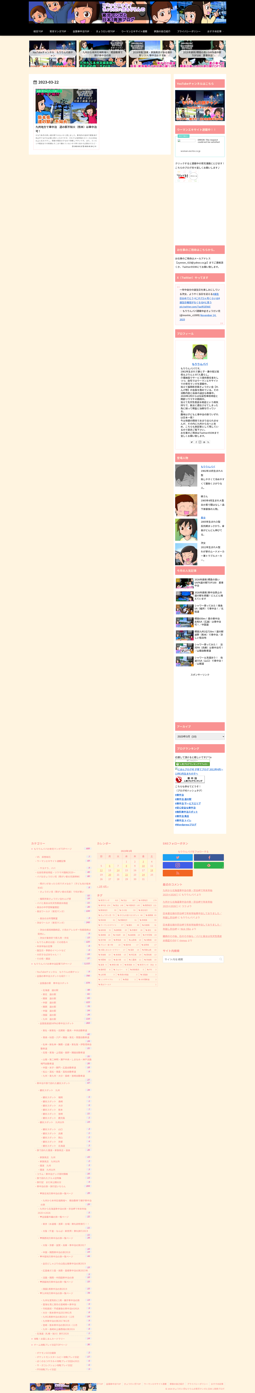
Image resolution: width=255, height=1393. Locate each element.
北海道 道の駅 (66, 990)
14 (118, 870)
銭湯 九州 (65, 1165)
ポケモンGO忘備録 (63, 1352)
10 (143, 866)
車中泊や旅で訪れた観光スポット (63, 1083)
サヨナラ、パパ (65, 868)
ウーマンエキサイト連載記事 (63, 861)
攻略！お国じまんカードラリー (62, 1338)
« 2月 (99, 886)
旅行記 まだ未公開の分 (63, 1182)
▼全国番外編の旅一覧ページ (65, 1216)
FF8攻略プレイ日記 (63, 1369)
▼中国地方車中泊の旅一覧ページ (65, 1256)
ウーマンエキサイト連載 (155, 1383)
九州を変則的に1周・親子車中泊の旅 (66, 1300)
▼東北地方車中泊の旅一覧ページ (65, 1193)
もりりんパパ (200, 364)
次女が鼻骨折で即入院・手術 (65, 937)
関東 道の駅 (66, 998)
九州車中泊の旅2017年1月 (66, 1320)
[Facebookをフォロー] (196, 442)
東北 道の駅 (66, 994)
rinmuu (183, 940)
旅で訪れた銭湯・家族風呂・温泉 (63, 1150)
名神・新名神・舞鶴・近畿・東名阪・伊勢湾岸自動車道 (66, 1046)
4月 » (105, 886)
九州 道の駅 (66, 1019)
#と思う (207, 302)
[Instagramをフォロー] (200, 442)
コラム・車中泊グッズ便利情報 (63, 1173)
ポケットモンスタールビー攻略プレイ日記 (63, 1357)
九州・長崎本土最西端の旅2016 (66, 1329)
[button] (220, 959)
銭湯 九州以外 (65, 1169)
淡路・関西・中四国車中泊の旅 (66, 1277)
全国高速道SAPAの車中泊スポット (65, 1023)
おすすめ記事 (217, 1383)
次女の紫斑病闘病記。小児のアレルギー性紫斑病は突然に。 (64, 931)
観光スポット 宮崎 (66, 1113)
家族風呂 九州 (65, 1157)
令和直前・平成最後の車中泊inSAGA (66, 1308)
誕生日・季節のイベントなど (63, 950)
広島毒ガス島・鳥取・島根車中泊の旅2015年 (66, 1272)
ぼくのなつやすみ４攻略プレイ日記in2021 (63, 1361)
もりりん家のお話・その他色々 (63, 942)
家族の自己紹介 (177, 1383)
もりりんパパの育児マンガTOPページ (62, 848)
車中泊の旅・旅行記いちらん (63, 1186)
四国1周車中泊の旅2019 (66, 1288)
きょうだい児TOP (132, 1383)
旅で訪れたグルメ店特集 (63, 1178)
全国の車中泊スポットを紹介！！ (63, 976)
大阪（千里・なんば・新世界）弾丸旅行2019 (66, 1232)
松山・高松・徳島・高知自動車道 (66, 1071)
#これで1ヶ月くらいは (206, 298)
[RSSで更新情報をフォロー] (208, 442)
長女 (203, 517)
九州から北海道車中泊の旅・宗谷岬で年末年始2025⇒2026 (64, 1210)
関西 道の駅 (66, 1006)
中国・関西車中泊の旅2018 (66, 1252)
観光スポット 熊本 (66, 1109)
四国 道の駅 (66, 1014)
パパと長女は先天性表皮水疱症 (63, 903)
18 (151, 870)
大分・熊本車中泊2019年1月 (66, 1312)
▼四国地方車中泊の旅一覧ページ (65, 1281)
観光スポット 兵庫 (66, 1133)
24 (143, 874)
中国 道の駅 (66, 1010)
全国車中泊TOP (113, 1383)
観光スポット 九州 (65, 1090)
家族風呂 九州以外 (65, 1161)
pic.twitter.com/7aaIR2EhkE (195, 306)
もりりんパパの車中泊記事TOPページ (62, 963)
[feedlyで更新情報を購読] (204, 442)
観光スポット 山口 (66, 1129)
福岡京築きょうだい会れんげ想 (65, 898)
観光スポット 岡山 (66, 1137)
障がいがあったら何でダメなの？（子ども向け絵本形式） (64, 885)
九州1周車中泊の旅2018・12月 (66, 1316)
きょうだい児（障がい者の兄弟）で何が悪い (65, 893)
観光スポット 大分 (66, 1105)
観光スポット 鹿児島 (66, 1117)
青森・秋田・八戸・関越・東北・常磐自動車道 (66, 1039)
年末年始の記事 (63, 946)
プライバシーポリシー (197, 1383)
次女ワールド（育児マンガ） (63, 922)
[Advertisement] (200, 697)
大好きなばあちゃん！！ (63, 954)
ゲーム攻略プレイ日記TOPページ (62, 1344)
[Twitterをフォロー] (191, 442)
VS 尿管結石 (63, 856)
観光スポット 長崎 (66, 1101)
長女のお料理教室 (65, 918)
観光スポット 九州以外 (65, 1122)
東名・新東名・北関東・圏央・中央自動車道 (66, 1032)
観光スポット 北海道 (66, 1145)
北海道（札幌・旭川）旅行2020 (63, 1333)
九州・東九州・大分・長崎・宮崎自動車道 (66, 1077)
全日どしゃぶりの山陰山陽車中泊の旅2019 (66, 1265)
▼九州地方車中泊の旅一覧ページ (65, 1293)
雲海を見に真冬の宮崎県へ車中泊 (66, 1304)
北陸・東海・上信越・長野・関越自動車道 (66, 1054)
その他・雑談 (63, 958)
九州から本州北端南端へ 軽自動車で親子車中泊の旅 (66, 1202)
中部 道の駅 (66, 1002)
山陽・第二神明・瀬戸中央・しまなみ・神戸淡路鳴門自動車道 (66, 1061)
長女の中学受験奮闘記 (63, 907)
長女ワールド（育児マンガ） (63, 911)
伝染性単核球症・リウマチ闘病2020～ (63, 872)
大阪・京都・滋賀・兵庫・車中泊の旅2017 (66, 1247)
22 (126, 874)
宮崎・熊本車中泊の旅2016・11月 (66, 1325)
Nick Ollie (185, 929)
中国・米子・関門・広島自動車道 (66, 1067)
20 (109, 874)
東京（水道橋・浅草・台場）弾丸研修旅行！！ (66, 1225)
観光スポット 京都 (66, 1141)
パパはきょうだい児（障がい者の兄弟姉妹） (63, 876)
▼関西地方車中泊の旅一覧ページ (65, 1238)
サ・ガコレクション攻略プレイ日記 (63, 1365)
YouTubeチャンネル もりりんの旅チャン (63, 971)
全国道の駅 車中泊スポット (65, 983)
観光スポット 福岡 (66, 1097)
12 (101, 870)
